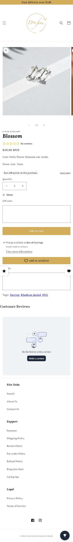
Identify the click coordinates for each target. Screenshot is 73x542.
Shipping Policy (16, 438)
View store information (19, 251)
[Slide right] (44, 125)
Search (11, 393)
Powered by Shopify (45, 536)
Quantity (7, 179)
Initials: (7, 268)
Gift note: (8, 200)
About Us (12, 401)
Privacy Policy (15, 498)
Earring (15, 295)
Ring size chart (15, 469)
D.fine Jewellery (32, 536)
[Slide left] (29, 125)
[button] (4, 23)
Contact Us (13, 409)
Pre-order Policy (16, 453)
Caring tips (13, 476)
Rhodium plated (31, 295)
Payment (12, 430)
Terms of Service (16, 506)
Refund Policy (15, 461)
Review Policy (15, 446)
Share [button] (9, 194)
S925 (45, 295)
